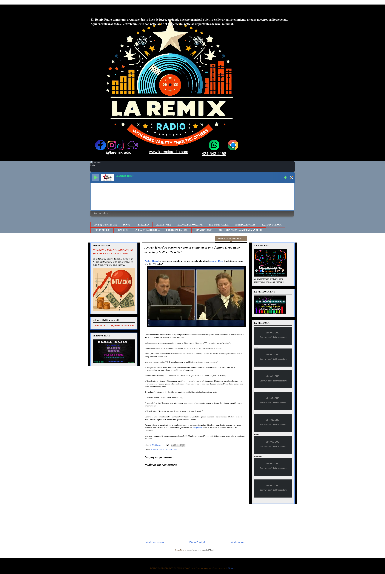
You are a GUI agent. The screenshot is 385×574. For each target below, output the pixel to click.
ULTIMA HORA (163, 224)
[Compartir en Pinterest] (183, 445)
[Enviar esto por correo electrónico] (172, 445)
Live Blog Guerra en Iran (105, 224)
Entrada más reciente (154, 541)
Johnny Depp (216, 261)
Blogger (231, 568)
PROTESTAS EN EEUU (177, 230)
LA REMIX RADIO (115, 12)
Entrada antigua (237, 541)
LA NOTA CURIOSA (272, 224)
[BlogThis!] (175, 445)
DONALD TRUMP (203, 230)
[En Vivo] (95, 177)
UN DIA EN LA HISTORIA (147, 230)
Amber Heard (152, 261)
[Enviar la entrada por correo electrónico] (167, 445)
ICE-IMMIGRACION (219, 224)
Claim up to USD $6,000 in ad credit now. (114, 325)
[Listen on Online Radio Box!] (291, 178)
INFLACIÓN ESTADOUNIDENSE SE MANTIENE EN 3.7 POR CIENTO (113, 251)
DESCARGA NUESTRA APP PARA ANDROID (240, 230)
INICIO (126, 224)
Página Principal (197, 541)
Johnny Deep (171, 449)
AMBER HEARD (158, 449)
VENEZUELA (143, 224)
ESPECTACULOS (102, 230)
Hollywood (197, 427)
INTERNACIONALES (245, 224)
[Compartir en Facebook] (181, 445)
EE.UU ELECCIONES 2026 (190, 224)
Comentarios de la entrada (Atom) (200, 549)
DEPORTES (122, 230)
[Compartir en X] (178, 445)
